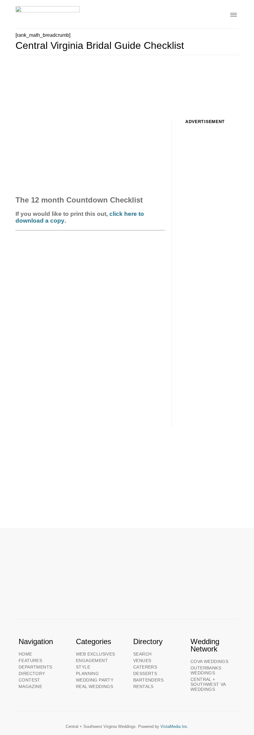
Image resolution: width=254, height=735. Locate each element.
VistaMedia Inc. (174, 726)
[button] (233, 14)
